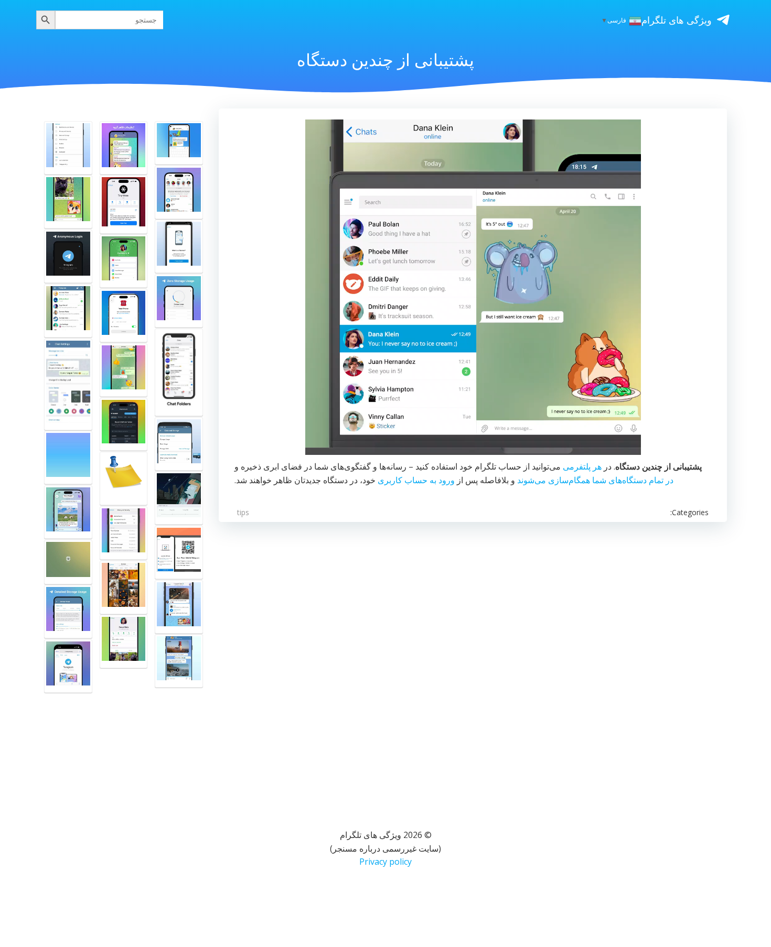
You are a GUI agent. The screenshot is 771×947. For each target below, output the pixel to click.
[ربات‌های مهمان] (68, 512)
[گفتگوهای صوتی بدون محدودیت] (68, 457)
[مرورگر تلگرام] (68, 666)
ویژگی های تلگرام (676, 20)
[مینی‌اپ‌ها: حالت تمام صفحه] (124, 204)
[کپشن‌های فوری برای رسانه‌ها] (68, 201)
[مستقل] (179, 142)
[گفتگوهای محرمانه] (124, 641)
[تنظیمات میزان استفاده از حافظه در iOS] (179, 607)
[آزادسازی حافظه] (179, 660)
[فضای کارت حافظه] (179, 444)
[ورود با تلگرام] (124, 424)
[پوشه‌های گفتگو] (179, 372)
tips (243, 512)
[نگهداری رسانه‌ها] (179, 498)
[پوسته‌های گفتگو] (124, 370)
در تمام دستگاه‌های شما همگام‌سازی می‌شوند (595, 480)
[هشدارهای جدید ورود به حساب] (179, 192)
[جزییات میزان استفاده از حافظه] (68, 611)
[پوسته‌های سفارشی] (68, 384)
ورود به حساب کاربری (416, 480)
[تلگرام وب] (68, 562)
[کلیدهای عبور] (124, 261)
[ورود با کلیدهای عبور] (124, 315)
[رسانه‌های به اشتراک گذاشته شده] (124, 587)
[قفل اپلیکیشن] (68, 310)
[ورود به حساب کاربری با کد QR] (179, 552)
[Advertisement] (473, 662)
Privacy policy (385, 861)
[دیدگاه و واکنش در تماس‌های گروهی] (124, 478)
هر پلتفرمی (582, 466)
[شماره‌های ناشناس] (68, 256)
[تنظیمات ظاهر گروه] (124, 147)
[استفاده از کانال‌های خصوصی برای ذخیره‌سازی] (179, 246)
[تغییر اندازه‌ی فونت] (68, 147)
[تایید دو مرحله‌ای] (124, 533)
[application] (473, 287)
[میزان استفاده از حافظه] (179, 300)
